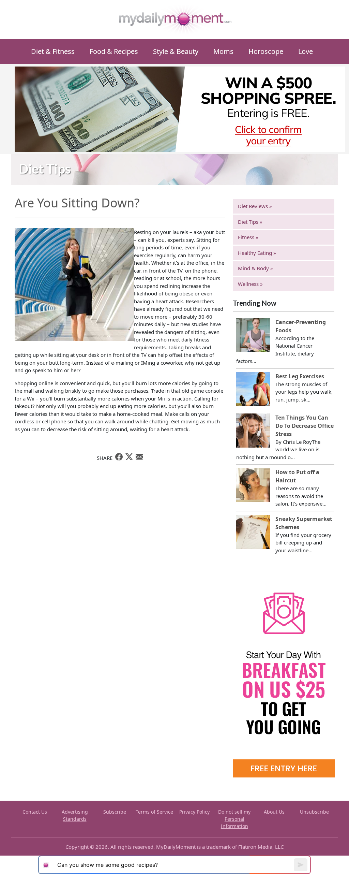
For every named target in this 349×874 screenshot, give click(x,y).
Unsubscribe (314, 812)
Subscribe (114, 812)
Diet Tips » (250, 221)
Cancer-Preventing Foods (300, 326)
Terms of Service (154, 812)
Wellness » (250, 283)
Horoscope (265, 51)
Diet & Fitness (53, 51)
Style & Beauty (175, 51)
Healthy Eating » (257, 252)
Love (305, 51)
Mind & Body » (255, 268)
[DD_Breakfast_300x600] (284, 674)
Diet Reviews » (255, 206)
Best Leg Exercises (299, 376)
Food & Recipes (114, 51)
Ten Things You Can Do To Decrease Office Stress (304, 426)
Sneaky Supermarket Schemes (303, 523)
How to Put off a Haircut (297, 476)
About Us (274, 812)
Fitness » (248, 237)
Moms (223, 51)
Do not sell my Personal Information (234, 819)
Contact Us (34, 812)
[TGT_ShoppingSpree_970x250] (180, 108)
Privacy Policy (194, 812)
